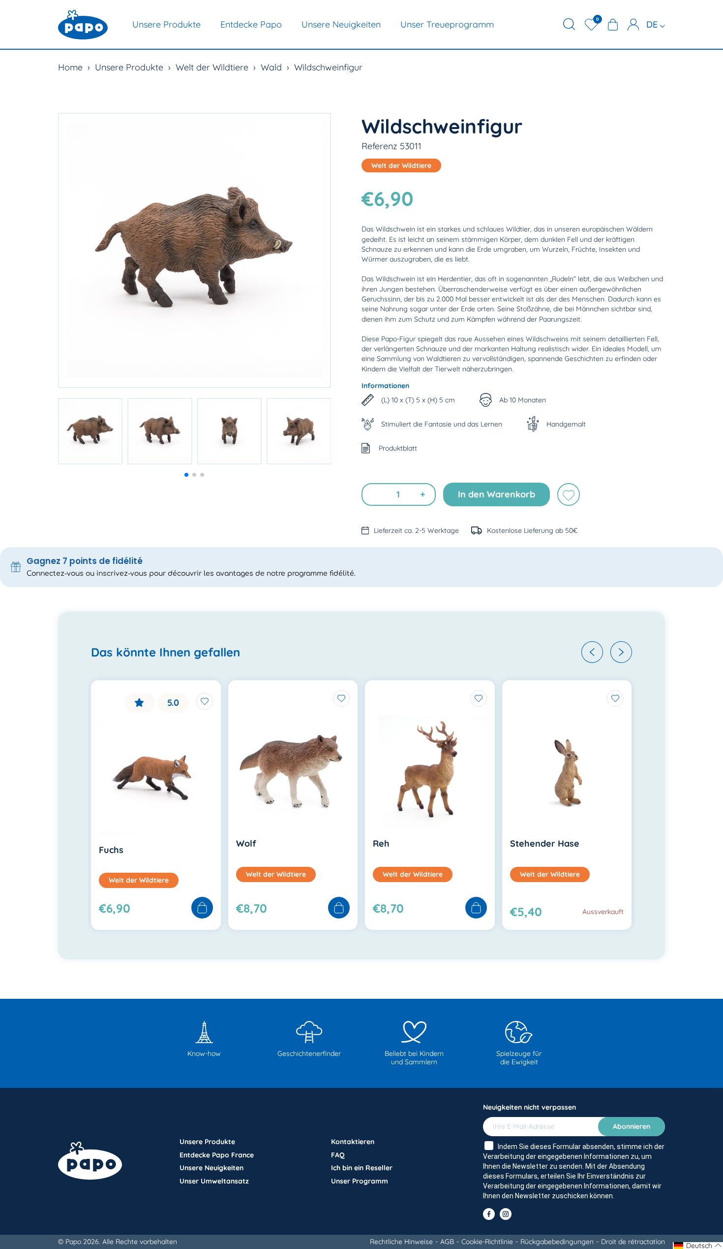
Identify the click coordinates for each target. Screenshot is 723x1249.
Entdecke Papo (251, 24)
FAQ (338, 1154)
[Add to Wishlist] (204, 701)
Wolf (246, 843)
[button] (186, 475)
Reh (381, 843)
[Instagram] (506, 1214)
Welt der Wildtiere (212, 67)
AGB (447, 1241)
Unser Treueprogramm (447, 24)
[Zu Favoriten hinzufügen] (568, 494)
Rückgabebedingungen (557, 1241)
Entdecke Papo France (217, 1154)
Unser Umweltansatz (214, 1181)
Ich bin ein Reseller (361, 1167)
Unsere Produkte (166, 24)
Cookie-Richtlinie (487, 1241)
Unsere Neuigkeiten (341, 24)
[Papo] (83, 24)
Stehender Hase (544, 843)
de (653, 24)
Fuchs (111, 849)
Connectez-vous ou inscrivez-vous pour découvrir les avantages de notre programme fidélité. (191, 573)
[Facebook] (489, 1214)
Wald (271, 67)
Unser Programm (359, 1181)
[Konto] (633, 25)
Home (70, 67)
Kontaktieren (352, 1141)
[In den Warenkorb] (202, 908)
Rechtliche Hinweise (401, 1241)
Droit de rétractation (633, 1241)
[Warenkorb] (613, 25)
